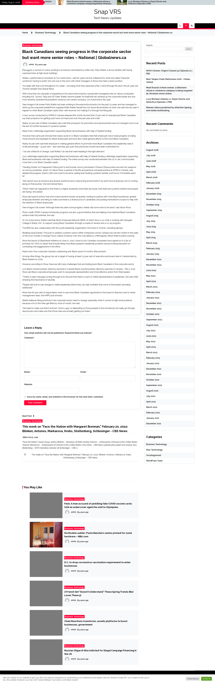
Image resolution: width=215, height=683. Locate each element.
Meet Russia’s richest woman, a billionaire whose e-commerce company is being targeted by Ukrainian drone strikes (63, 2)
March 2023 (151, 352)
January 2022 (152, 418)
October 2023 (152, 314)
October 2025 (152, 205)
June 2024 (151, 270)
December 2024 (153, 259)
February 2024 (153, 292)
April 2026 (151, 172)
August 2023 (152, 325)
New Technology (154, 450)
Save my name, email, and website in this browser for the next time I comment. (65, 397)
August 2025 (152, 215)
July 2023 (150, 330)
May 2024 (150, 276)
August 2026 (152, 150)
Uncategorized (153, 455)
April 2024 (151, 281)
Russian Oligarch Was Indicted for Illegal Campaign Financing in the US (100, 652)
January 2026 (152, 188)
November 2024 (153, 265)
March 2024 (151, 287)
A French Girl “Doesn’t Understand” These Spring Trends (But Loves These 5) (99, 593)
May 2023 (150, 341)
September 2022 (154, 385)
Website (28, 384)
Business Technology (32, 45)
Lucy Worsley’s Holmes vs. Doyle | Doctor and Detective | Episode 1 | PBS (121, 2)
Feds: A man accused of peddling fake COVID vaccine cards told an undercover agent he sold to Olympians (98, 505)
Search (149, 45)
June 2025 (151, 226)
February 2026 (153, 183)
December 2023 (153, 303)
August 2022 (152, 391)
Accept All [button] (206, 679)
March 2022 (151, 407)
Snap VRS (107, 11)
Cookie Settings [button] (192, 679)
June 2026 (151, 161)
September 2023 (154, 319)
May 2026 (150, 166)
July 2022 (150, 396)
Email (84, 372)
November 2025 (153, 199)
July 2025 (150, 221)
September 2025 (154, 210)
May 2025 (150, 232)
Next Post (27, 416)
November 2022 (153, 374)
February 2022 (153, 412)
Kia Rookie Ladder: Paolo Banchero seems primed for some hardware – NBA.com (98, 535)
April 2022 (151, 401)
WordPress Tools (154, 461)
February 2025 (153, 248)
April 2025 (151, 237)
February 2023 (153, 358)
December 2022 (153, 369)
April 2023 (151, 347)
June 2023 (151, 336)
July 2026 (150, 155)
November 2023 (153, 308)
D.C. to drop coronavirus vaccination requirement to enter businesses (97, 564)
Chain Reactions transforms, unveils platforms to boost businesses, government (95, 623)
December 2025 (153, 194)
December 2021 (153, 423)
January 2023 (152, 363)
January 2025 (152, 254)
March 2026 (151, 177)
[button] (180, 25)
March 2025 (151, 243)
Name (27, 372)
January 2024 (152, 298)
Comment (29, 338)
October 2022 (152, 380)
